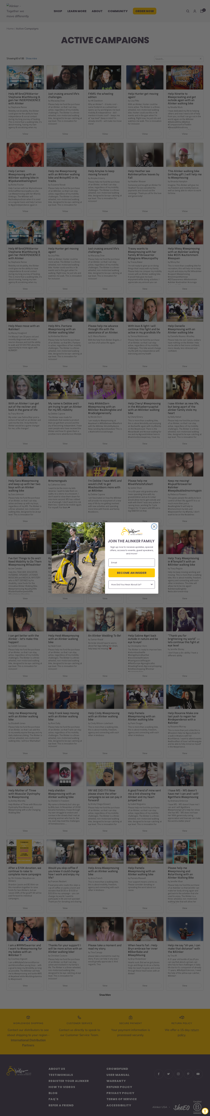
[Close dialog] (154, 526)
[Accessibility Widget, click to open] (205, 1111)
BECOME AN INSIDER (132, 573)
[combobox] (130, 585)
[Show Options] (151, 585)
